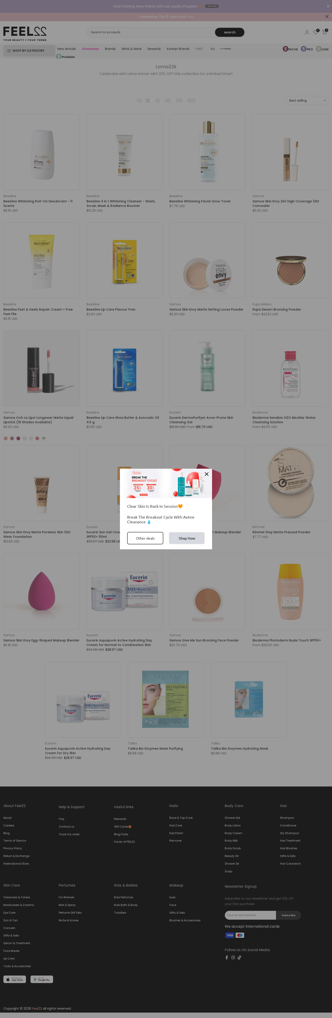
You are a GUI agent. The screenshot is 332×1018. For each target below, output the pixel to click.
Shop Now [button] (187, 538)
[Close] (206, 474)
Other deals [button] (145, 538)
